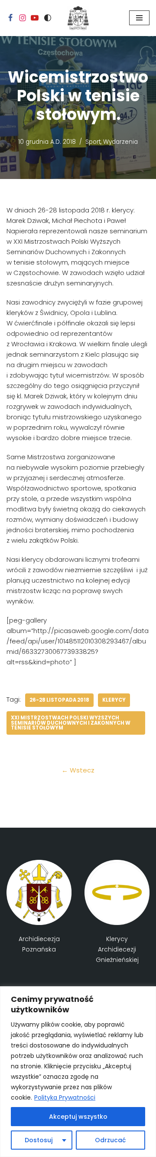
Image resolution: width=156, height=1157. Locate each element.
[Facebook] (10, 18)
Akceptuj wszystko (78, 1116)
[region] (78, 1071)
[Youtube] (35, 18)
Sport (93, 142)
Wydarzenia (120, 142)
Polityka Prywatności (64, 1097)
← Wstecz (78, 770)
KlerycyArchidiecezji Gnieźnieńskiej (117, 949)
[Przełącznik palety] (47, 17)
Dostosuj (38, 1140)
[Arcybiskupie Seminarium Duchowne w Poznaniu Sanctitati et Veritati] (78, 18)
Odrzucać (110, 1140)
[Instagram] (22, 18)
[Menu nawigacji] (139, 17)
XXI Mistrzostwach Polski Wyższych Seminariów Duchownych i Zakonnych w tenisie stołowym (70, 722)
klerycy (114, 699)
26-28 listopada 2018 (59, 699)
